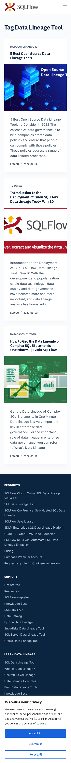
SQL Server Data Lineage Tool (24, 634)
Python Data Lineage (18, 622)
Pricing (8, 551)
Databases (17, 334)
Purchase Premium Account (23, 557)
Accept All (35, 733)
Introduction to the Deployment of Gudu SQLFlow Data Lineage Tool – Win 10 (34, 197)
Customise (35, 744)
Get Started (12, 585)
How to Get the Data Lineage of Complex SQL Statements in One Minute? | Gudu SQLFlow (35, 345)
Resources (11, 591)
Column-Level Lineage (19, 675)
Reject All (35, 754)
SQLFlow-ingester (16, 597)
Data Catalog (13, 616)
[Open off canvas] (65, 7)
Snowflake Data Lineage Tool (24, 628)
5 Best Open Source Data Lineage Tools (30, 55)
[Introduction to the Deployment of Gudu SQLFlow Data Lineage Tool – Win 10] (35, 230)
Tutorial (16, 185)
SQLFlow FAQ (13, 610)
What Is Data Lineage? (19, 669)
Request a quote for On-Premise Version (32, 563)
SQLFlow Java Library (18, 521)
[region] (35, 729)
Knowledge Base (16, 603)
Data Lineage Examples (20, 681)
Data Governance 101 (24, 46)
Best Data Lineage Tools (20, 687)
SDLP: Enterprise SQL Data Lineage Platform (34, 527)
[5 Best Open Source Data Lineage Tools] (35, 87)
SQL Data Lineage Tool (19, 504)
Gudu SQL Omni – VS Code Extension (29, 534)
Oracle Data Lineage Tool (21, 641)
